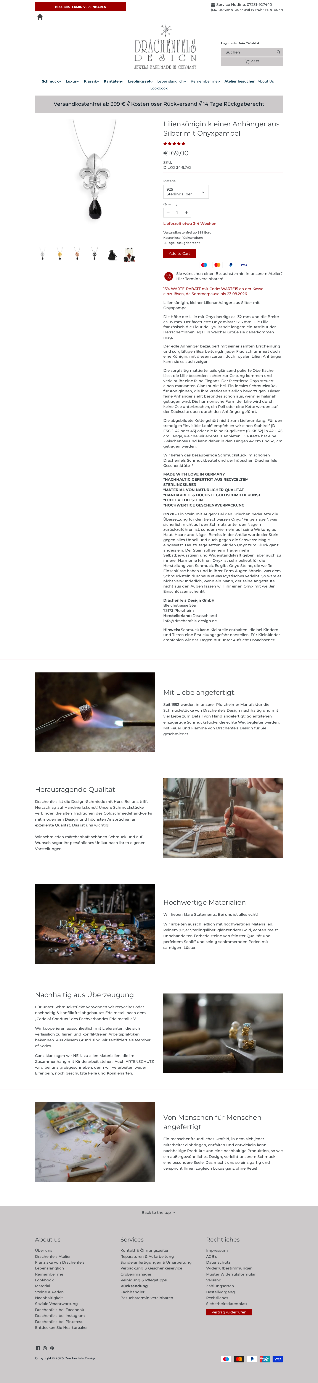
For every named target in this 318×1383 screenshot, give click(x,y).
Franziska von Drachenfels (60, 1262)
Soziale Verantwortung (56, 1304)
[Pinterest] (52, 1348)
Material (170, 181)
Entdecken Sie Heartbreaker (61, 1327)
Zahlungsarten (220, 1286)
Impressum (217, 1250)
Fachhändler (132, 1292)
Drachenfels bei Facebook (59, 1310)
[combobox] (255, 52)
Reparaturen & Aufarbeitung (147, 1256)
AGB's (211, 1256)
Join (242, 43)
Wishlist (252, 43)
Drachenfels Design (80, 1358)
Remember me (49, 1274)
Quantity (170, 204)
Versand (214, 1280)
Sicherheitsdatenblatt (226, 1304)
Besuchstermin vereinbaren (80, 7)
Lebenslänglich (49, 1268)
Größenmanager (135, 1274)
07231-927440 (259, 4)
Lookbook (44, 1280)
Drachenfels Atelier (53, 1256)
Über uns (43, 1250)
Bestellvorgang (220, 1292)
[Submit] (278, 52)
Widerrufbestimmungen (229, 1268)
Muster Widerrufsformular (231, 1274)
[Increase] (186, 212)
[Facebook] (38, 1348)
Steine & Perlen (49, 1292)
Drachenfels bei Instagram (60, 1315)
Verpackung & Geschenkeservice (151, 1268)
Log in (225, 43)
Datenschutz (218, 1262)
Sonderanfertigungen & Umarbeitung (156, 1262)
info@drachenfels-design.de (190, 621)
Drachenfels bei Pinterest (59, 1322)
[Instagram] (45, 1348)
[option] (42, 254)
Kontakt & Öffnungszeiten (145, 1250)
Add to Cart (179, 253)
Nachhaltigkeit (49, 1298)
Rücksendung (134, 1286)
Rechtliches (217, 1298)
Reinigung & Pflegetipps (143, 1280)
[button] (175, 143)
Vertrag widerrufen (229, 1312)
